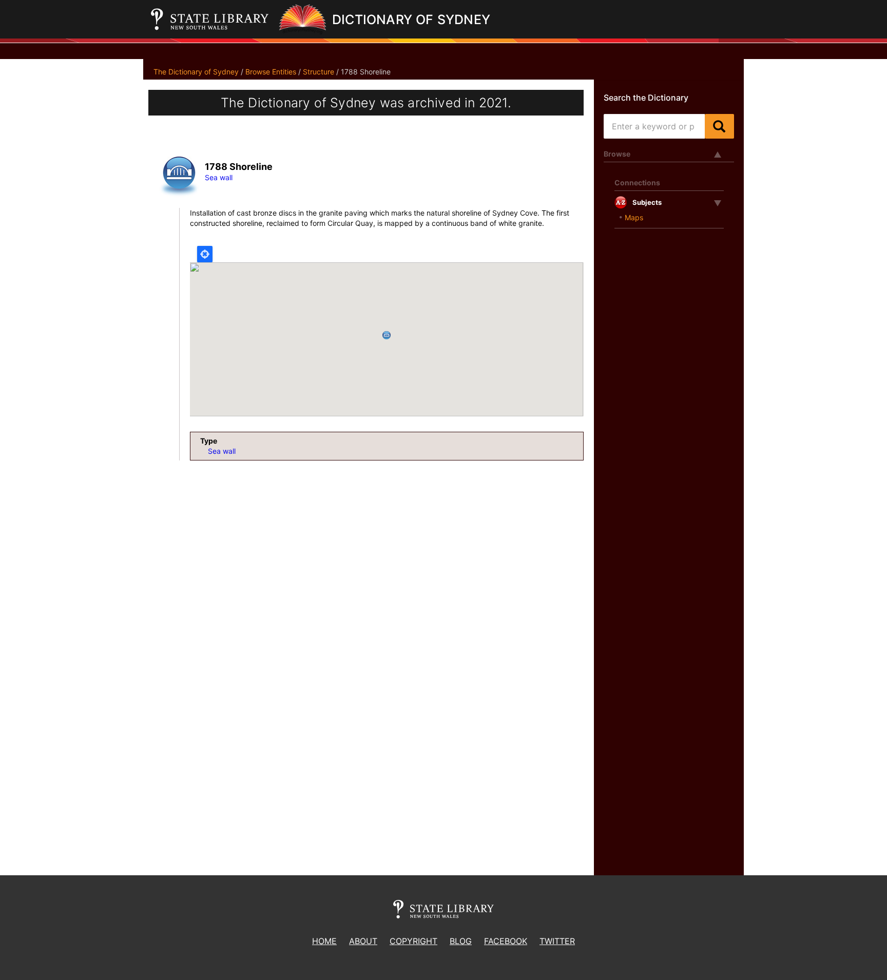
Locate (205, 254)
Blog (461, 941)
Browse (617, 153)
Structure (318, 71)
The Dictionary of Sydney (196, 71)
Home (324, 941)
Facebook (505, 941)
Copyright (413, 941)
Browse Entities (270, 71)
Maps (634, 217)
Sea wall (219, 177)
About (363, 941)
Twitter (557, 941)
